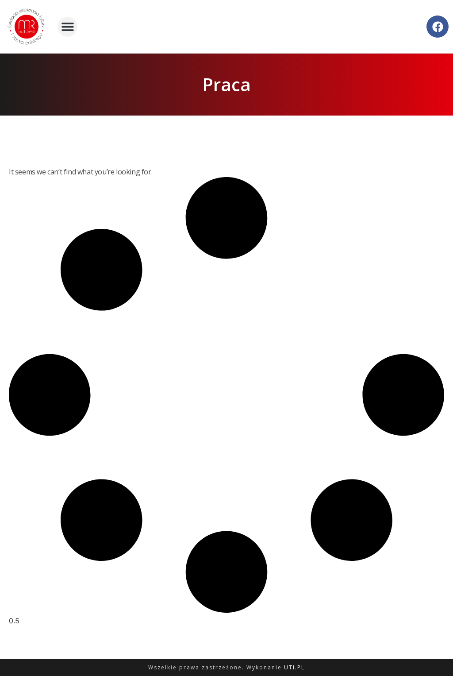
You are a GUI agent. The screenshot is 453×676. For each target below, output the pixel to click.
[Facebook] (437, 26)
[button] (67, 27)
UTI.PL (294, 667)
